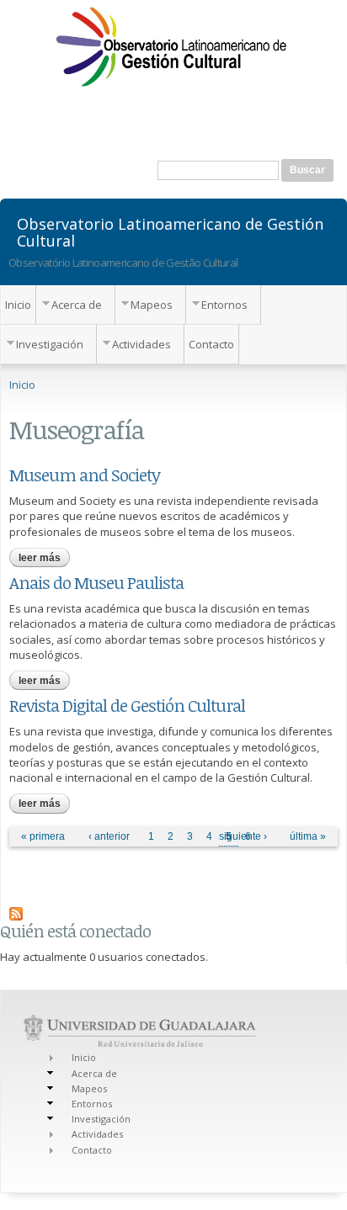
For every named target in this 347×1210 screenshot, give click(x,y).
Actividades (141, 344)
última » (308, 836)
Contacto (211, 344)
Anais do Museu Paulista (96, 582)
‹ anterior (109, 836)
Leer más (44, 558)
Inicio (18, 304)
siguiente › (243, 836)
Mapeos (152, 304)
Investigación (49, 344)
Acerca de (76, 304)
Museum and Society (84, 474)
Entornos (224, 304)
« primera (43, 836)
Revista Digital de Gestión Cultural (127, 705)
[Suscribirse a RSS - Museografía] (16, 913)
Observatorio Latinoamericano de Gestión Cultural (170, 231)
